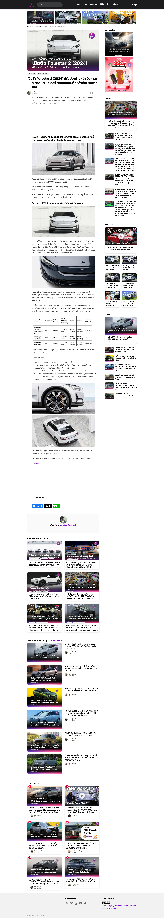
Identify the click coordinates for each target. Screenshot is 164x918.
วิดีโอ (102, 4)
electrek (39, 463)
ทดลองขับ (93, 4)
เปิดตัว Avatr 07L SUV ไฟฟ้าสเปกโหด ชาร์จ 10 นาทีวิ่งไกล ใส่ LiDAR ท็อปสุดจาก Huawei (81, 668)
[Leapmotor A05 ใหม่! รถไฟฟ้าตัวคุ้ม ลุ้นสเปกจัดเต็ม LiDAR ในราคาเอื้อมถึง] (82, 867)
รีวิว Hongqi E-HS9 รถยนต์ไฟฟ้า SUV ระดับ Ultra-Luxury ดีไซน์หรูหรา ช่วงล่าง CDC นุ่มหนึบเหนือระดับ (129, 268)
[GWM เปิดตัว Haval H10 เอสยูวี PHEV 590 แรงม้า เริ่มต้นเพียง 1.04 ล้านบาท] (44, 742)
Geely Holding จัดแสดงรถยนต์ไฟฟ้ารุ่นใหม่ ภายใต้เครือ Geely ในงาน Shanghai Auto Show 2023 (81, 564)
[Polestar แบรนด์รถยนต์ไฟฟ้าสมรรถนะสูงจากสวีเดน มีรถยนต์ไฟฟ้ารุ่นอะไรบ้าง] (44, 550)
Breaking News (34, 557)
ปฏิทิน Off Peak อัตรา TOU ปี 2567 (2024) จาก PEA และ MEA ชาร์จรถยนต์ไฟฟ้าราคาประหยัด (81, 845)
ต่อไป (136, 17)
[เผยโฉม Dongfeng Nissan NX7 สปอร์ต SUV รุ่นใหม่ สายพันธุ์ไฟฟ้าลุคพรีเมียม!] (44, 697)
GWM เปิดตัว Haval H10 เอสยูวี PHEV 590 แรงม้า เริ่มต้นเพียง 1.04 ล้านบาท (80, 734)
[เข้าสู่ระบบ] (135, 5)
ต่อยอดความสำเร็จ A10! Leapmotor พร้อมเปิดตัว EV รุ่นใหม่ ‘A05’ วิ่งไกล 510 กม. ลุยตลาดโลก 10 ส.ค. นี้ (82, 757)
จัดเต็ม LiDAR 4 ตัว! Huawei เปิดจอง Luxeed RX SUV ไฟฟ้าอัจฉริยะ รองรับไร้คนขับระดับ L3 (81, 646)
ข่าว (78, 4)
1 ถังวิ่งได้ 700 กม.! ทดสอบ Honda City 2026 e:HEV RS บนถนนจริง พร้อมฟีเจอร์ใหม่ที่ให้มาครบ (120, 249)
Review (52, 557)
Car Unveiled (55, 640)
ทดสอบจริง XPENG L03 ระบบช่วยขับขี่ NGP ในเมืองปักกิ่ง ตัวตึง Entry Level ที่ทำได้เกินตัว (94, 20)
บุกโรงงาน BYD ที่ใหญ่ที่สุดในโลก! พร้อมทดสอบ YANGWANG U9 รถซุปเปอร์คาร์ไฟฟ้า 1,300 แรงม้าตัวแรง (81, 810)
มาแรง (67, 786)
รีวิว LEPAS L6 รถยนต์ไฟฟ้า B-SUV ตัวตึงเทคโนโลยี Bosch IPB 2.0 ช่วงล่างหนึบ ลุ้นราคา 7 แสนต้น (112, 286)
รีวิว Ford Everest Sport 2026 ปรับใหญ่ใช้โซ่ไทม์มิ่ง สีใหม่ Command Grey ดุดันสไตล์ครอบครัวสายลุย (129, 286)
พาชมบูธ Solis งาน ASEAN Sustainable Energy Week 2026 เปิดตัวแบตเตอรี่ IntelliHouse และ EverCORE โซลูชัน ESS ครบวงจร (111, 304)
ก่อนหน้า (28, 17)
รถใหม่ (85, 4)
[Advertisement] (63, 118)
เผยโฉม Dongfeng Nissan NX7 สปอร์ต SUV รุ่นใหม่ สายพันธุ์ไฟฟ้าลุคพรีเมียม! (81, 689)
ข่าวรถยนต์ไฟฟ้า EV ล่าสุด (35, 560)
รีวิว (108, 4)
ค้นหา (40, 4)
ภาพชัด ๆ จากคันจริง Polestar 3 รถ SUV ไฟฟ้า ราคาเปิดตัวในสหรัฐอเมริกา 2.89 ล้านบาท (44, 596)
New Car (32, 591)
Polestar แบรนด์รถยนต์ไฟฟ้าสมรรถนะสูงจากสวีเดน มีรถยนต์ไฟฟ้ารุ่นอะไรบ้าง (44, 563)
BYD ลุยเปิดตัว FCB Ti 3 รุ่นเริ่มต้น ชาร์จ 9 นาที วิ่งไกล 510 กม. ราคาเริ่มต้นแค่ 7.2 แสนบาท (43, 845)
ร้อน (29, 786)
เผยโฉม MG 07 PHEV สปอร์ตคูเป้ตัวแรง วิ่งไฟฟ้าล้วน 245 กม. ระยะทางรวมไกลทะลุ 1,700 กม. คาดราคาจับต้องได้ (44, 810)
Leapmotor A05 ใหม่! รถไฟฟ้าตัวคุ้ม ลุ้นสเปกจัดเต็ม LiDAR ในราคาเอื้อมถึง (81, 880)
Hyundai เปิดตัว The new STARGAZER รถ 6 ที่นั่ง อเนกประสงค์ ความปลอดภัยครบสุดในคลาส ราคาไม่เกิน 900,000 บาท (44, 881)
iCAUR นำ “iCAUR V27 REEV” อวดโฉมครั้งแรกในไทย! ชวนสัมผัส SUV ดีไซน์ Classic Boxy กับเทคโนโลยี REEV (44, 627)
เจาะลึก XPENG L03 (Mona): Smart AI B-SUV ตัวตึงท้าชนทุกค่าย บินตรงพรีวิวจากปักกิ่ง (122, 20)
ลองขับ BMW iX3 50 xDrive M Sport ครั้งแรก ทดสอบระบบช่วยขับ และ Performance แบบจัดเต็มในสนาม (67, 20)
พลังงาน (115, 4)
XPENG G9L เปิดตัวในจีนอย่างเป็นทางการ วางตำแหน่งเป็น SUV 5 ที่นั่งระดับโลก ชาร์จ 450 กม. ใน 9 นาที (125, 396)
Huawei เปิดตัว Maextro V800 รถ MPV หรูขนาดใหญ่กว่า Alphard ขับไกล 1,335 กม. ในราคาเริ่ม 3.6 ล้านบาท (82, 713)
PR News (69, 591)
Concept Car (44, 557)
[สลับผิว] (132, 4)
